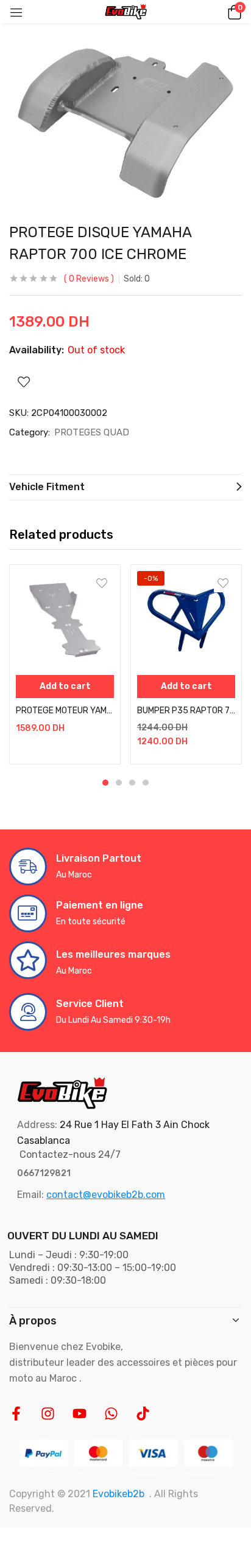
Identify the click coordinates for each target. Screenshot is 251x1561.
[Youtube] (79, 1414)
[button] (233, 11)
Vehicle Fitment (47, 487)
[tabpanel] (64, 664)
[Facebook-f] (16, 1414)
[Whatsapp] (111, 1414)
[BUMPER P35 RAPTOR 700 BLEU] (186, 620)
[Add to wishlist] (102, 583)
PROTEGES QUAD (91, 432)
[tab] (125, 487)
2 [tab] (119, 783)
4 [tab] (146, 783)
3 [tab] (132, 783)
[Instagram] (48, 1414)
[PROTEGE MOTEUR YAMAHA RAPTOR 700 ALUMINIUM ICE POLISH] (65, 620)
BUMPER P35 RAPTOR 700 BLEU (186, 710)
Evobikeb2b (118, 1494)
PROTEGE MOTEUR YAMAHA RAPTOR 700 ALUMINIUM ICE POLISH (65, 710)
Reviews (89, 279)
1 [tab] (105, 783)
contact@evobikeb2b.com (105, 1194)
